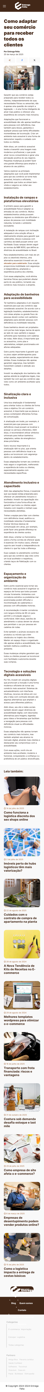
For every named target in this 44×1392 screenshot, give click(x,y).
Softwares (12, 1366)
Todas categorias (16, 1345)
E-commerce (14, 1329)
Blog (13, 1303)
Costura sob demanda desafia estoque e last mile (20, 1122)
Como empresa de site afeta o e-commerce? (20, 1171)
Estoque (12, 1337)
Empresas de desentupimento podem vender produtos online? (21, 1221)
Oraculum (12, 1370)
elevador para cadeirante (15, 263)
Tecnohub (23, 1366)
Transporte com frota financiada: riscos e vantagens (19, 1071)
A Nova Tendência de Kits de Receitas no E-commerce (19, 969)
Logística (21, 1337)
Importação (26, 1329)
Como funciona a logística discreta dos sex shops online (19, 816)
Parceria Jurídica (26, 1359)
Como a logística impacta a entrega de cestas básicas (19, 1272)
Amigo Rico (13, 1359)
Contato (22, 1310)
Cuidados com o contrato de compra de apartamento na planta (20, 918)
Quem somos (26, 1303)
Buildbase (19, 1374)
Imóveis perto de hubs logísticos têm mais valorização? (20, 867)
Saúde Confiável (15, 1363)
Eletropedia (29, 1374)
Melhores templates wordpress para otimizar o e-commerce (21, 1020)
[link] (22, 1291)
